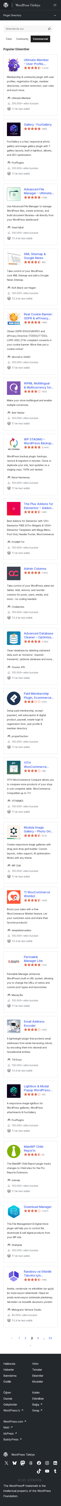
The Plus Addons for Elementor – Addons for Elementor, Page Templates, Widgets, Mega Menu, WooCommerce (39, 506)
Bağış (37, 1404)
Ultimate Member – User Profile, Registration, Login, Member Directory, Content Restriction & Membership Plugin (39, 62)
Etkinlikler (38, 1398)
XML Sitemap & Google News (35, 256)
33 (50, 1338)
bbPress (10, 1433)
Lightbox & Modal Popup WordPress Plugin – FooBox (37, 1088)
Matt (8, 1427)
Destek (7, 1398)
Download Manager (38, 1207)
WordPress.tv (13, 1410)
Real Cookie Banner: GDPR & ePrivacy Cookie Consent (38, 316)
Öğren (7, 1392)
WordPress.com (14, 1421)
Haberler (8, 1369)
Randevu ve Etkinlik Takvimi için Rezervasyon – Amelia (38, 1274)
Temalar (37, 1369)
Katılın (36, 1392)
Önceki (12, 1338)
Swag (37, 1410)
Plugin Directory (12, 15)
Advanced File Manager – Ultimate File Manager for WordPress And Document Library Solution (38, 191)
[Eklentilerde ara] (49, 28)
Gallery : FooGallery (38, 124)
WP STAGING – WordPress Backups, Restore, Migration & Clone (39, 441)
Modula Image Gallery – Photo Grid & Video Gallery (38, 829)
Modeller (37, 1381)
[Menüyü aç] (55, 5)
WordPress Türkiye (23, 1454)
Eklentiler (37, 1375)
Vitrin (35, 1363)
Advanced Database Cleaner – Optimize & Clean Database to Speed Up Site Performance (39, 635)
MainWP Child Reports (33, 1148)
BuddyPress (12, 1439)
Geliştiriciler (10, 1404)
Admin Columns (35, 568)
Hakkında (9, 1363)
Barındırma (9, 1375)
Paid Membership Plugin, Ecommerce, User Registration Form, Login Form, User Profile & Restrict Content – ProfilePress (38, 696)
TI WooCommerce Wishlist (37, 894)
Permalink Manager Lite (33, 959)
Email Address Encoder (34, 1023)
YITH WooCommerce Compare (35, 765)
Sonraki (30, 1345)
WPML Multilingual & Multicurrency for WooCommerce (37, 385)
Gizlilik (7, 1381)
